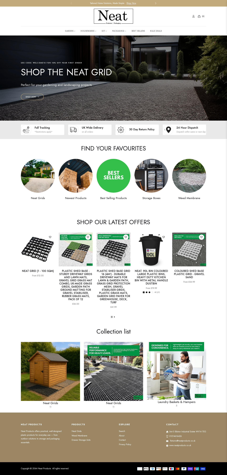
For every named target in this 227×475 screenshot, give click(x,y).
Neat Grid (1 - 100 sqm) (38, 271)
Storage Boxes (151, 198)
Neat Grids (38, 198)
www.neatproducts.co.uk (180, 445)
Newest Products (75, 198)
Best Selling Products (113, 198)
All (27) (157, 292)
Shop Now (131, 3)
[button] (156, 3)
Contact (122, 439)
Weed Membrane (189, 198)
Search (122, 431)
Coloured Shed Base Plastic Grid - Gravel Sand (189, 274)
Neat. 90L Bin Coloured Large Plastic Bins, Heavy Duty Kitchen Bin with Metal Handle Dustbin (151, 277)
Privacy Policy (125, 444)
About (121, 435)
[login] (193, 16)
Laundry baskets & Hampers (176, 403)
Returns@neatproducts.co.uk (182, 440)
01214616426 (175, 436)
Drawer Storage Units (81, 439)
